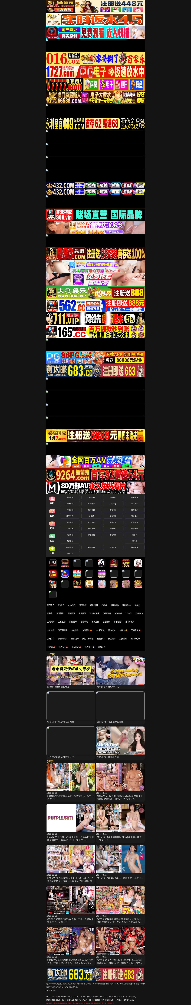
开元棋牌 (71, 605)
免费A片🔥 (63, 647)
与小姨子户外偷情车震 (108, 686)
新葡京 (50, 613)
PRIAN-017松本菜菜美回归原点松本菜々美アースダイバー (119, 838)
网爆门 (134, 535)
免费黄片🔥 (90, 647)
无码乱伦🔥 (136, 630)
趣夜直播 (95, 621)
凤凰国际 (82, 613)
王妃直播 (62, 621)
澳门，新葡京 (87, 638)
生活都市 (69, 547)
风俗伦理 (134, 547)
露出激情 (91, 535)
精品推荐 (69, 497)
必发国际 (117, 621)
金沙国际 (75, 638)
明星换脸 (91, 528)
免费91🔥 (51, 647)
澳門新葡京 (63, 630)
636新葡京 (100, 630)
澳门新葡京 (129, 621)
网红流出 (113, 516)
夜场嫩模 (106, 621)
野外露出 (134, 516)
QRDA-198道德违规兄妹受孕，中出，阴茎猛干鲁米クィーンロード (70, 920)
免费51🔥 (123, 630)
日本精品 (91, 503)
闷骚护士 (134, 528)
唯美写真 (113, 535)
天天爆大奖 (63, 638)
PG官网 (61, 605)
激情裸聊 (112, 630)
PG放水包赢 (95, 613)
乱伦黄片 (73, 621)
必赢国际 (71, 613)
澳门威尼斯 (135, 638)
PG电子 (104, 605)
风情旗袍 (69, 528)
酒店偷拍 (139, 613)
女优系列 (91, 522)
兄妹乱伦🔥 (76, 647)
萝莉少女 (134, 497)
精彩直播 (118, 613)
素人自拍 (134, 503)
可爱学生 (113, 522)
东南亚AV (134, 510)
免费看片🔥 (87, 630)
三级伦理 (69, 503)
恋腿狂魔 (134, 522)
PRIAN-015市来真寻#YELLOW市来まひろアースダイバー (70, 798)
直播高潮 (107, 613)
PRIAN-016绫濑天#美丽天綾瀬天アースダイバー (120, 879)
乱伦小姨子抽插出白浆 (108, 757)
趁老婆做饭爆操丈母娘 (58, 686)
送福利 (137, 605)
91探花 (91, 516)
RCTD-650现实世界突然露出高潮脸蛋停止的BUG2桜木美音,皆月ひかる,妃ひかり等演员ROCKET (119, 922)
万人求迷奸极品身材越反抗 (60, 757)
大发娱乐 (51, 630)
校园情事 (91, 547)
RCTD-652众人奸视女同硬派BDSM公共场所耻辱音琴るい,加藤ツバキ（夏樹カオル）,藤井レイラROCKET (120, 963)
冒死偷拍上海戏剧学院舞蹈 (110, 721)
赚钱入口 (102, 647)
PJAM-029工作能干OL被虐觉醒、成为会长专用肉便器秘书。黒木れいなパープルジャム (70, 838)
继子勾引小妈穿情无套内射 (60, 721)
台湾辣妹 (69, 510)
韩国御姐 (91, 510)
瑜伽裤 (113, 528)
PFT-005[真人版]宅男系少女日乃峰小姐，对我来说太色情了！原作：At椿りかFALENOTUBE (70, 879)
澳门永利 (94, 605)
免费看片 (101, 638)
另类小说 (69, 553)
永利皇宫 (75, 630)
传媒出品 (69, 541)
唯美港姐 (113, 510)
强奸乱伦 (91, 497)
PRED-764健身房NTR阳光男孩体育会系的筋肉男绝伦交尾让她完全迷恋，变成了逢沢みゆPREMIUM (70, 963)
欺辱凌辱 (69, 516)
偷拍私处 (84, 621)
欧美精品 (113, 497)
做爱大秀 (112, 638)
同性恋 (134, 541)
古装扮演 (69, 522)
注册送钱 (115, 605)
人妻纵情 (113, 547)
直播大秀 (123, 638)
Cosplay (113, 503)
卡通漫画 (69, 535)
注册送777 (126, 605)
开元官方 (51, 638)
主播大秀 (51, 621)
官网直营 (83, 605)
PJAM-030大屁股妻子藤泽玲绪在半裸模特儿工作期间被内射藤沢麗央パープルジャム (120, 798)
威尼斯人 (51, 605)
